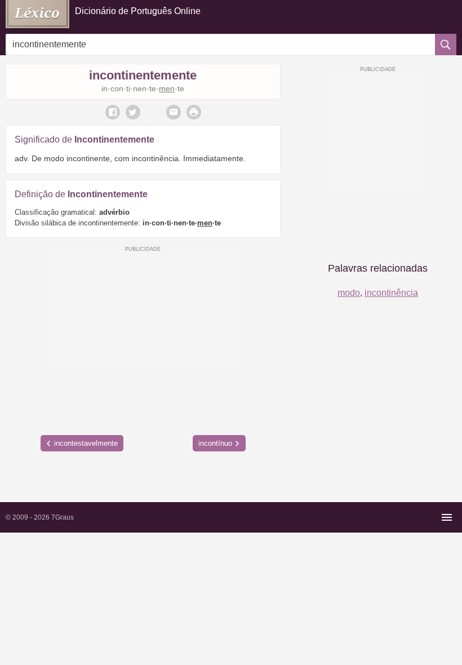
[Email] (173, 112)
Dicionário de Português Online (138, 11)
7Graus (62, 517)
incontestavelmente (86, 443)
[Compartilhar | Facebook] (112, 112)
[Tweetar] (133, 112)
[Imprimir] (193, 112)
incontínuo (215, 443)
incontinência (391, 293)
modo (348, 293)
